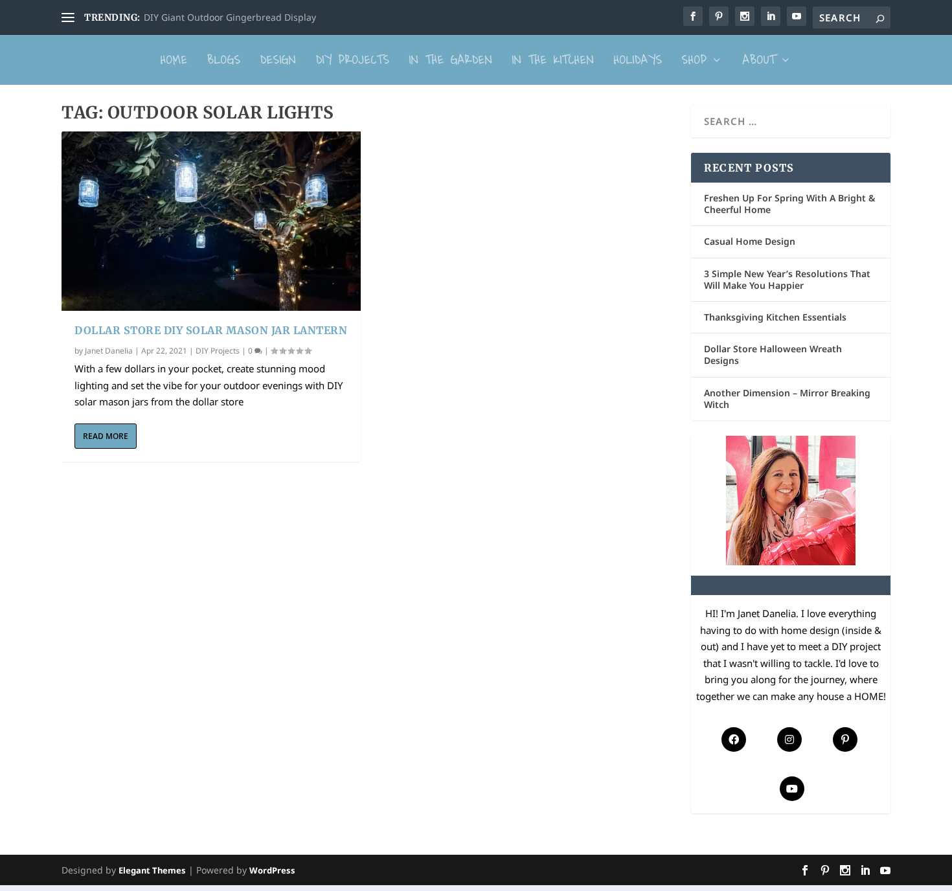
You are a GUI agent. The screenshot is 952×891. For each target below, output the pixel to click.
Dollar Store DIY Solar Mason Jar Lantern (210, 330)
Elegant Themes (152, 870)
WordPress (272, 870)
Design (278, 60)
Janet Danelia (109, 350)
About (759, 60)
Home (174, 60)
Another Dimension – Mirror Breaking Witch (787, 399)
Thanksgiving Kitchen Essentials (775, 317)
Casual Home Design (749, 241)
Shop (694, 60)
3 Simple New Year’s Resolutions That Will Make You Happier (787, 279)
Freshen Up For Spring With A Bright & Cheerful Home (789, 204)
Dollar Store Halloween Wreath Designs (773, 355)
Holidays (638, 60)
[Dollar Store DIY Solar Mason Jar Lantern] (211, 221)
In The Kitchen (553, 60)
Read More (105, 436)
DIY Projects (353, 60)
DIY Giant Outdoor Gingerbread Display (230, 17)
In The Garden (451, 60)
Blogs (224, 60)
